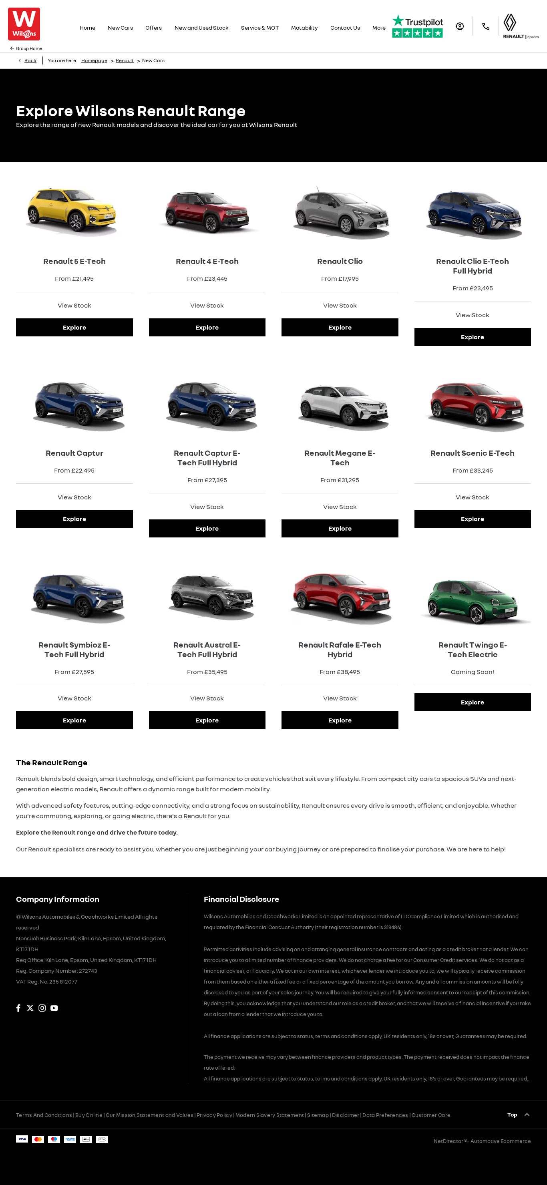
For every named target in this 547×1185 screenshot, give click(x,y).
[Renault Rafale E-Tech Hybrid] (340, 592)
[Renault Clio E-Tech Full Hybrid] (472, 209)
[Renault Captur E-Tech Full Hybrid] (207, 401)
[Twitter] (30, 1008)
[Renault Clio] (340, 209)
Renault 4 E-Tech (207, 261)
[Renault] (521, 26)
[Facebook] (18, 1008)
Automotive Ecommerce (501, 1141)
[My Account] (460, 26)
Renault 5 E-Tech (74, 261)
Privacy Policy (214, 1115)
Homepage (94, 60)
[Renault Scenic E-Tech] (472, 401)
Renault (125, 60)
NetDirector (449, 1141)
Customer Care (431, 1115)
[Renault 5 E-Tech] (74, 209)
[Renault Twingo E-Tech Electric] (472, 592)
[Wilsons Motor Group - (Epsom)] (24, 24)
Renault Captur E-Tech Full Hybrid (207, 457)
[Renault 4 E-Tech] (207, 209)
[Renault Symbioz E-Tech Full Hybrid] (74, 592)
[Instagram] (42, 1008)
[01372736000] (486, 26)
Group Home (29, 48)
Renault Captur (74, 452)
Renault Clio (340, 261)
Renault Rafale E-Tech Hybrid (339, 649)
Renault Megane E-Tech (339, 457)
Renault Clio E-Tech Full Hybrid (472, 265)
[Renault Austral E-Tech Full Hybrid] (207, 592)
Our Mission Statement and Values (149, 1115)
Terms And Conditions (44, 1115)
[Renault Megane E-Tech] (340, 401)
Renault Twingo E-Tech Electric (472, 649)
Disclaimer (346, 1115)
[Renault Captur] (74, 401)
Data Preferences (385, 1115)
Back (30, 60)
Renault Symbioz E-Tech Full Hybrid (74, 649)
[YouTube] (54, 1008)
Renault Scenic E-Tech (472, 452)
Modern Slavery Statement (269, 1115)
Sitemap (318, 1115)
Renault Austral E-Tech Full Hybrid (207, 649)
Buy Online (89, 1115)
